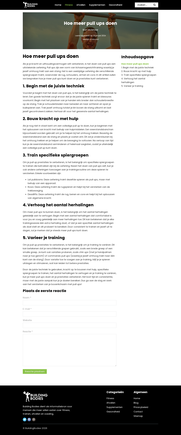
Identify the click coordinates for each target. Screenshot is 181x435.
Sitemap (138, 416)
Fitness (69, 4)
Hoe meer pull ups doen (135, 63)
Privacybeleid (141, 407)
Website (27, 320)
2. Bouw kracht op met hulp (136, 71)
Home (58, 4)
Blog (136, 402)
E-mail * (27, 308)
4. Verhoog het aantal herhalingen (133, 80)
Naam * (27, 297)
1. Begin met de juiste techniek (137, 67)
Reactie (28, 331)
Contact (138, 411)
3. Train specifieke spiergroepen (138, 74)
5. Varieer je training (132, 85)
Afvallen (80, 4)
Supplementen (97, 4)
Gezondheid (115, 4)
